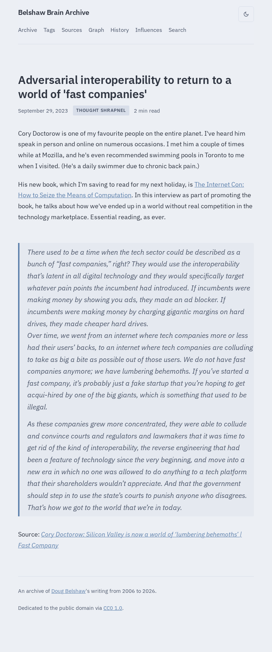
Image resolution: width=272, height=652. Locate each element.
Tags (49, 29)
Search (177, 29)
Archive (27, 29)
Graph (96, 29)
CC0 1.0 (112, 607)
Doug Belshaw (68, 590)
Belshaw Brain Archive (53, 12)
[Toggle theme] (246, 14)
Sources (72, 29)
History (119, 29)
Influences (148, 29)
